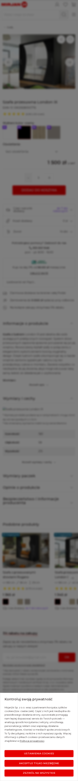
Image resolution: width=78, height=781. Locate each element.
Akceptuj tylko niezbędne (39, 763)
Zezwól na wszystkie (39, 772)
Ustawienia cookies (39, 753)
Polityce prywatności (32, 741)
